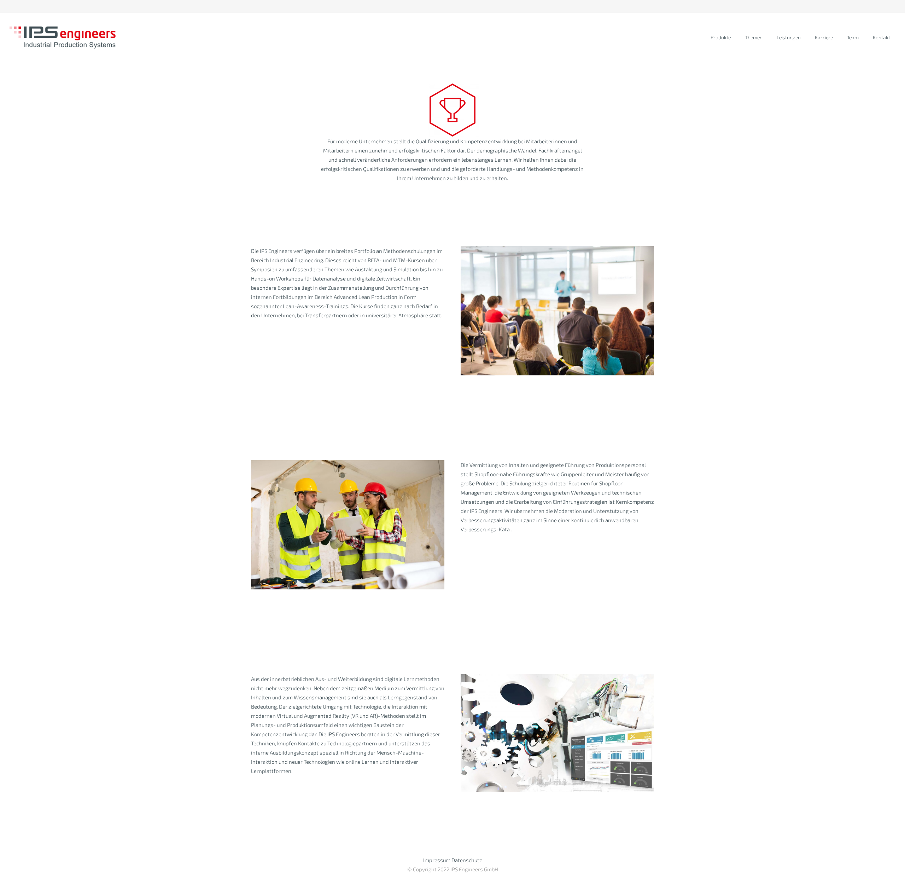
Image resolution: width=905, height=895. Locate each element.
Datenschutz (466, 860)
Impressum (436, 860)
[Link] (63, 37)
